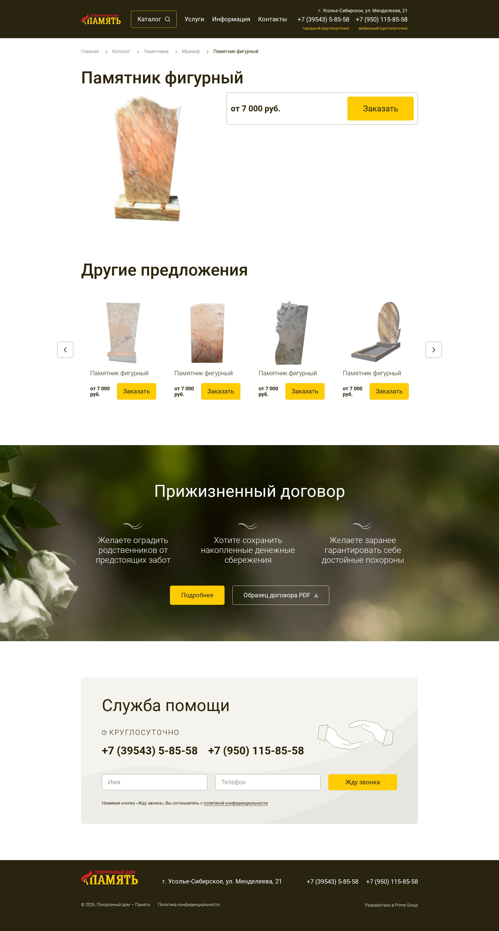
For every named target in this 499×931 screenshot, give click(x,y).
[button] (65, 350)
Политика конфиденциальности (189, 904)
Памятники (156, 51)
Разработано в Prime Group (391, 905)
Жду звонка (362, 782)
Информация (231, 19)
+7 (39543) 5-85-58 (323, 23)
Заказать (380, 108)
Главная (90, 51)
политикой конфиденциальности (235, 803)
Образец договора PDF (277, 595)
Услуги (194, 19)
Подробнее (197, 595)
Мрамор (191, 51)
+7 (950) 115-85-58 (382, 23)
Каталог (149, 19)
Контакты (272, 19)
